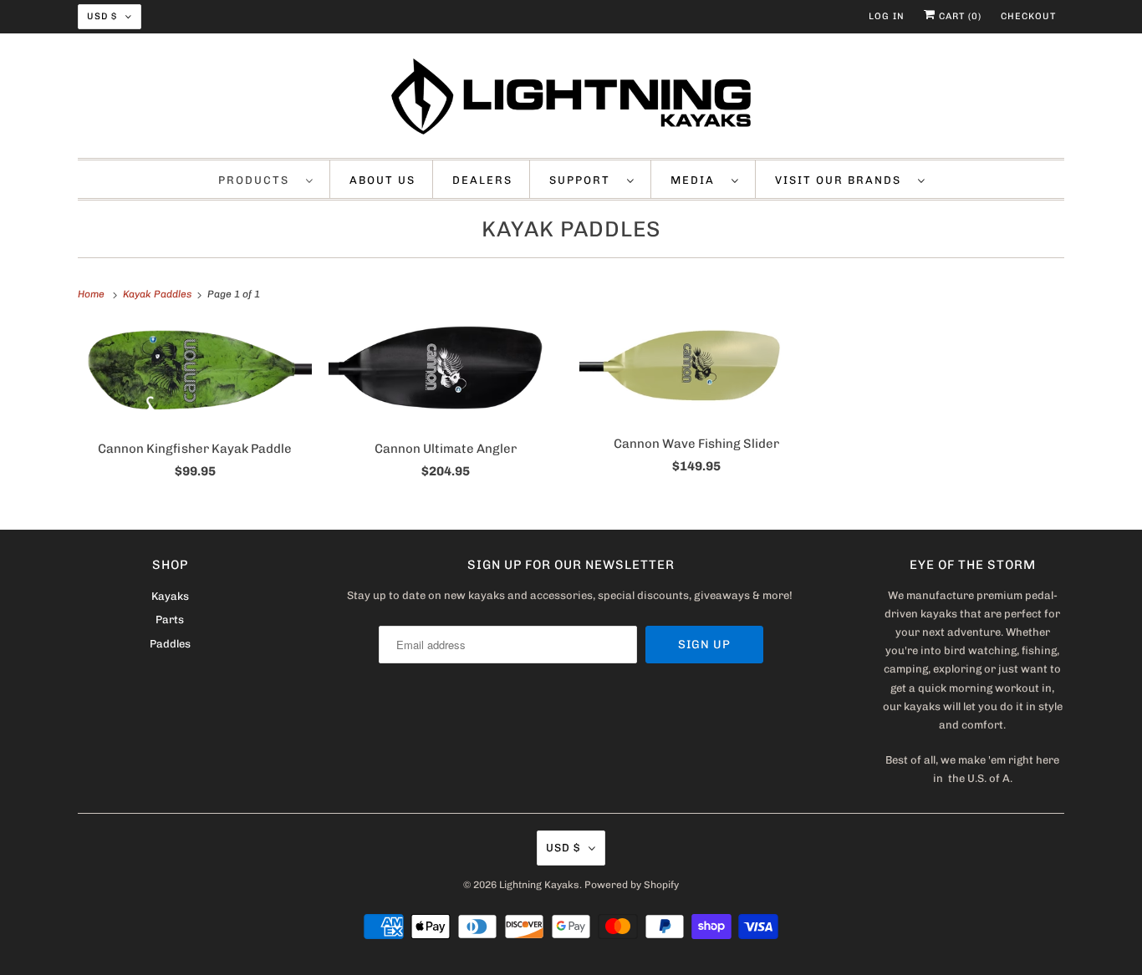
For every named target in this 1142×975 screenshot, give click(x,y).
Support (584, 180)
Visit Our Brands (842, 180)
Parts (169, 619)
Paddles (170, 643)
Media (696, 180)
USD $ (102, 16)
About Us (382, 180)
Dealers (482, 180)
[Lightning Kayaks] (571, 99)
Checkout (1028, 16)
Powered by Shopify (631, 885)
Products (258, 180)
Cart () (958, 16)
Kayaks (170, 596)
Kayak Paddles (571, 229)
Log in (887, 16)
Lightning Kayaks (539, 885)
